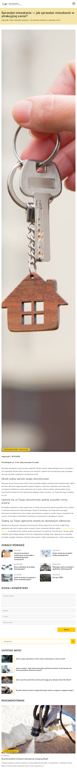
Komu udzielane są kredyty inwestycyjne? (24, 568)
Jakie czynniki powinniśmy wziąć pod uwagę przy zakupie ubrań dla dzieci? (43, 680)
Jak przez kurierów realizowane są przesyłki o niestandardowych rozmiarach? (24, 556)
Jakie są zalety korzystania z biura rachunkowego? (25, 578)
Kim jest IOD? (58, 577)
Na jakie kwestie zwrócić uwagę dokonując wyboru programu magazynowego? (44, 690)
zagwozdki (6, 456)
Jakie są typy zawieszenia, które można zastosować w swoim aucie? (40, 659)
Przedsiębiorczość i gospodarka (16, 449)
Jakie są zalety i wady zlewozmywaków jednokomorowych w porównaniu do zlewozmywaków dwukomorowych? (44, 669)
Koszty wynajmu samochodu (12, 759)
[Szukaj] (73, 641)
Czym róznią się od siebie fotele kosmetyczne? (62, 554)
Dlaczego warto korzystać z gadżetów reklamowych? (63, 568)
